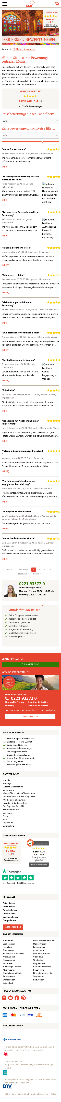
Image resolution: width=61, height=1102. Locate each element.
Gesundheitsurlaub (41, 953)
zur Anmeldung (30, 664)
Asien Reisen (9, 903)
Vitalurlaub (38, 956)
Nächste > (23, 573)
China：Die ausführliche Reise (39, 488)
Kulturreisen (38, 979)
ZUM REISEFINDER (13, 927)
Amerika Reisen (10, 909)
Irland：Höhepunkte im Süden (45, 428)
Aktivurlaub (38, 950)
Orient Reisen (9, 913)
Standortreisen (39, 944)
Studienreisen (9, 944)
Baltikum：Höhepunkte (39, 252)
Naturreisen (8, 963)
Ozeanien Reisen (10, 916)
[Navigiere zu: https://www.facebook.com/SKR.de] (17, 997)
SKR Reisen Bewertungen (24, 49)
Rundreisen (8, 940)
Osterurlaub (8, 983)
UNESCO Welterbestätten (44, 940)
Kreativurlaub (9, 956)
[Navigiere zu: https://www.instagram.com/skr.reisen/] (4, 997)
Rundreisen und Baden (13, 973)
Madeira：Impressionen (42, 153)
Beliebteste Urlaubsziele (13, 953)
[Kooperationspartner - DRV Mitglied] (7, 1086)
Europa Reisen (9, 920)
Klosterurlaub (9, 960)
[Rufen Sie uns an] (57, 4)
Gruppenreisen (39, 963)
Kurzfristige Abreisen (12, 966)
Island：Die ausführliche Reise (44, 309)
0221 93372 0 (32, 584)
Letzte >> (38, 573)
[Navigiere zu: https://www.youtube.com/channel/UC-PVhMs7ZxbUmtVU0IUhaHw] (10, 997)
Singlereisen (38, 960)
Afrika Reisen (9, 906)
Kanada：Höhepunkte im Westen (42, 337)
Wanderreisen (9, 979)
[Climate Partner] (12, 1039)
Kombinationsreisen (42, 966)
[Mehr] (5, 166)
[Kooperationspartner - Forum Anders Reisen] (5, 1071)
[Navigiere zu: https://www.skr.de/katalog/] (30, 682)
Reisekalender (9, 976)
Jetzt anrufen (30, 716)
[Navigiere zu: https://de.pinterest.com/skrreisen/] (23, 997)
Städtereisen (8, 950)
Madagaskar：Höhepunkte (38, 279)
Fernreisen (7, 947)
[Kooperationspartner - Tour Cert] (5, 1054)
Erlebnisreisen (39, 947)
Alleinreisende (9, 970)
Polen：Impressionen (36, 458)
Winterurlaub (39, 976)
